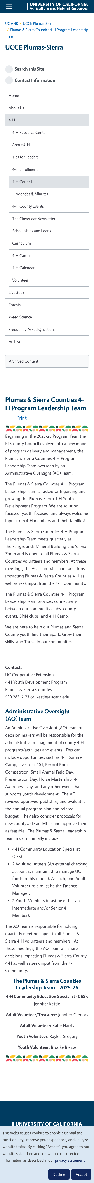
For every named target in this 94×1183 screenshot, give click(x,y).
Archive (15, 341)
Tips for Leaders (25, 156)
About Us (16, 107)
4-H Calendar (23, 267)
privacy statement (70, 1160)
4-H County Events (28, 206)
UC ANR (11, 23)
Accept (81, 1174)
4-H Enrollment (25, 169)
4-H (12, 120)
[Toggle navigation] (9, 6)
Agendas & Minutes (32, 193)
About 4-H (21, 144)
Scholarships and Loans (31, 230)
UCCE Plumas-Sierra (38, 23)
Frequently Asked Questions (32, 329)
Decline (59, 1174)
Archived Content (23, 361)
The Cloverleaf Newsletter (33, 218)
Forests (15, 304)
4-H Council (22, 181)
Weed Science (20, 317)
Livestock (16, 292)
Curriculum (21, 243)
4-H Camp (21, 255)
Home (14, 95)
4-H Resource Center (29, 132)
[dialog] (47, 1154)
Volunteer (20, 280)
